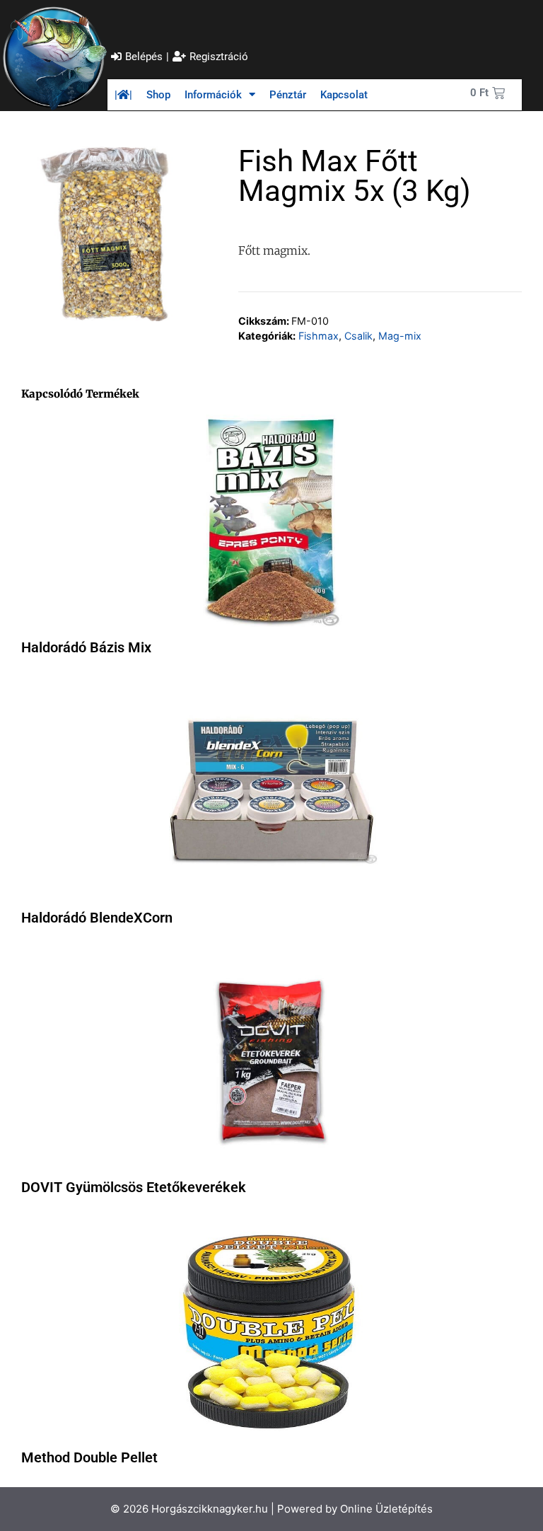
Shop (158, 94)
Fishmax (318, 336)
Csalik (358, 336)
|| (123, 94)
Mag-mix (399, 336)
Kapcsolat (344, 94)
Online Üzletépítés (386, 1508)
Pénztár (287, 94)
